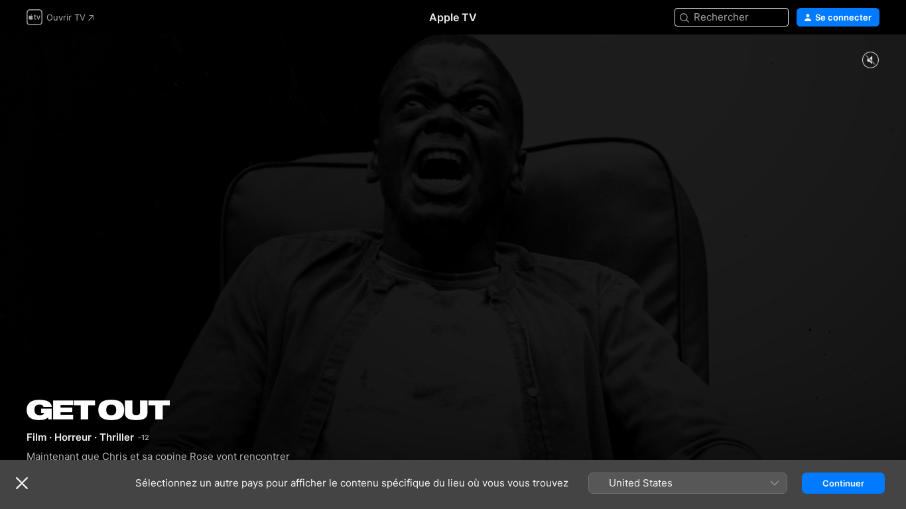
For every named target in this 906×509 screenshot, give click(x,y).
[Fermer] (22, 483)
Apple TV (453, 17)
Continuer (843, 483)
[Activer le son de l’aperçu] (870, 60)
